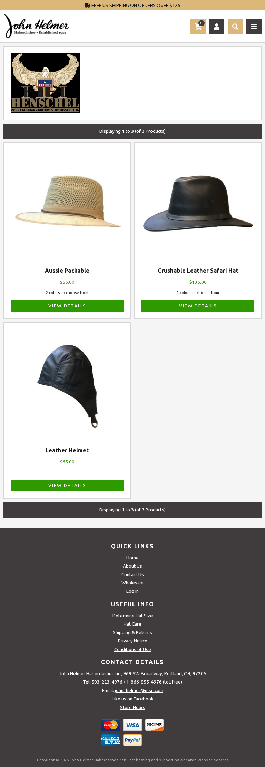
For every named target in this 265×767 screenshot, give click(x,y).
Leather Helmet (67, 450)
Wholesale (132, 583)
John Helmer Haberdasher (93, 760)
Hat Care (132, 624)
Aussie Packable (67, 270)
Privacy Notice (132, 640)
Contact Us (132, 574)
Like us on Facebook (133, 698)
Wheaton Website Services (204, 760)
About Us (132, 566)
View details (67, 305)
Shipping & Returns (132, 632)
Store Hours (132, 707)
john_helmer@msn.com (139, 690)
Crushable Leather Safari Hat (198, 270)
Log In (132, 591)
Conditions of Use (132, 649)
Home (132, 557)
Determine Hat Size (132, 615)
